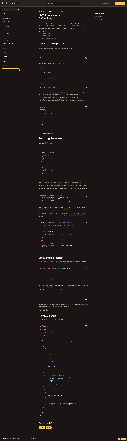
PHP (6, 38)
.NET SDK (84, 47)
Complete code (97, 21)
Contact (30, 438)
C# (5, 31)
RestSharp (46, 38)
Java (6, 28)
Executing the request (99, 19)
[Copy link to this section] (37, 43)
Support (5, 61)
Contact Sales (120, 3)
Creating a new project (99, 13)
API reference (6, 52)
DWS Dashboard (10, 69)
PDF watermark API (78, 185)
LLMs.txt (5, 65)
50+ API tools (47, 23)
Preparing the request (98, 16)
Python (6, 36)
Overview (5, 13)
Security (5, 56)
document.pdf (60, 94)
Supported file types (8, 43)
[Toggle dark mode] (113, 3)
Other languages (8, 40)
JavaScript (7, 33)
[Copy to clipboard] (86, 58)
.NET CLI (68, 47)
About (25, 438)
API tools (45, 310)
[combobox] (87, 15)
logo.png (69, 94)
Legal (34, 438)
